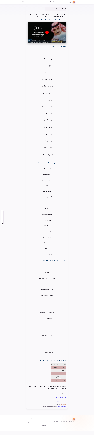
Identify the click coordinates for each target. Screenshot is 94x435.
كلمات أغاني (30, 420)
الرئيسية (56, 1)
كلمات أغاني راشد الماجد (61, 406)
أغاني (50, 1)
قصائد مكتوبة (30, 422)
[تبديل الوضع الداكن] (20, 2)
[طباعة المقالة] (2, 216)
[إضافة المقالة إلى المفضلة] (2, 221)
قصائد (47, 1)
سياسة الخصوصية (44, 423)
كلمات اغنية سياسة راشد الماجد (60, 397)
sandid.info (20, 429)
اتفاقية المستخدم (44, 425)
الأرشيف (53, 1)
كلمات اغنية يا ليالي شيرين (61, 401)
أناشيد (40, 1)
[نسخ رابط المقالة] (2, 224)
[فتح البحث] (25, 2)
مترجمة (37, 1)
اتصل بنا (45, 422)
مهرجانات (44, 1)
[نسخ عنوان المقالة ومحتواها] (2, 219)
